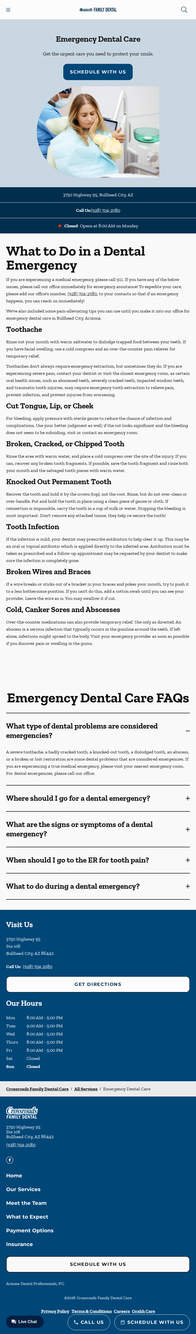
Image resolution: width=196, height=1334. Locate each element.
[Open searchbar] (184, 9)
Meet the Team (26, 1203)
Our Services (23, 1189)
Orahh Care (143, 1311)
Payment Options (30, 1230)
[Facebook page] (9, 1160)
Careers (122, 1311)
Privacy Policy (55, 1311)
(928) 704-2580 (105, 210)
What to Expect (27, 1217)
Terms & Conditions (91, 1311)
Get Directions (98, 984)
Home (14, 1176)
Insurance (19, 1244)
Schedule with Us (98, 72)
